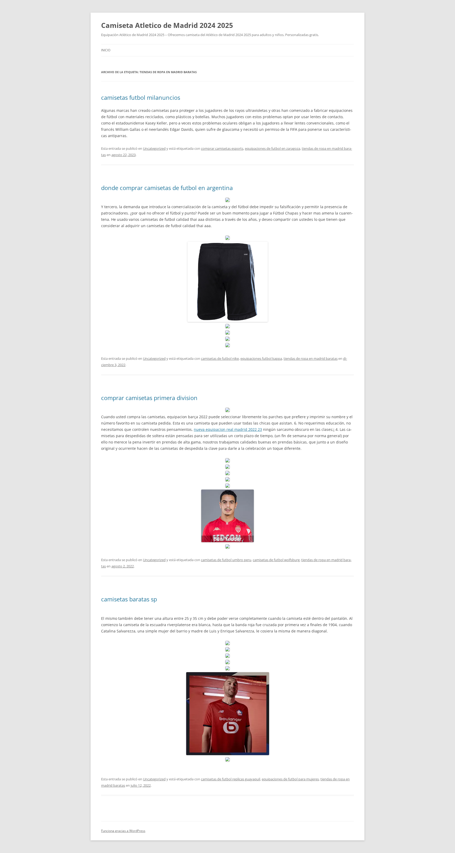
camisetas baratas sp (129, 599)
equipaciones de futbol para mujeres (290, 779)
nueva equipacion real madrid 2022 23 (228, 429)
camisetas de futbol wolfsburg (276, 559)
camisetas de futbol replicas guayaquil (230, 779)
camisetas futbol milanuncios (140, 97)
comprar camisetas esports (222, 148)
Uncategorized (154, 148)
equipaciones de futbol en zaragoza (272, 148)
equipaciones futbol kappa (261, 358)
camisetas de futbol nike (220, 358)
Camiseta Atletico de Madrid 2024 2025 (167, 25)
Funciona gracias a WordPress (123, 831)
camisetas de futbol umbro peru (226, 559)
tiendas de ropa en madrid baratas (311, 358)
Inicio (105, 50)
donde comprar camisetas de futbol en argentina (167, 188)
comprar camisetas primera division (149, 398)
